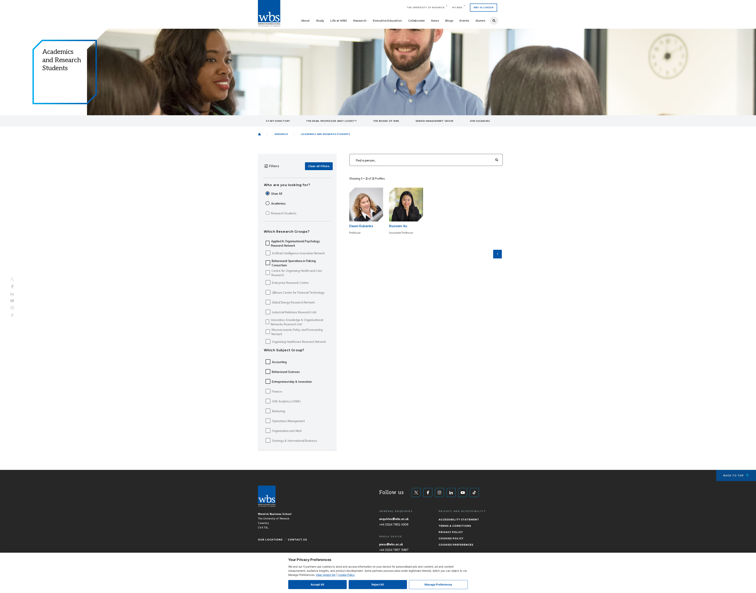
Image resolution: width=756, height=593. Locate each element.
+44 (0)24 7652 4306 (394, 524)
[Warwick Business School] (269, 13)
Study (320, 20)
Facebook (12, 286)
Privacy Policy (451, 532)
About (305, 20)
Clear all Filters (319, 166)
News (435, 20)
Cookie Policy (346, 574)
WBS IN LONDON (483, 7)
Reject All (378, 584)
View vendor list (325, 574)
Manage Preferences (438, 584)
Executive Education (387, 20)
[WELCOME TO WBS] (259, 134)
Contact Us (297, 539)
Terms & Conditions (455, 525)
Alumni (480, 20)
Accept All (317, 584)
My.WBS (457, 7)
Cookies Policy (451, 538)
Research (360, 20)
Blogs (449, 20)
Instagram (12, 307)
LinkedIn (12, 294)
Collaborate (416, 20)
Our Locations (270, 539)
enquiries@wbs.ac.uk (394, 519)
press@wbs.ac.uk (391, 544)
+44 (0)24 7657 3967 (394, 549)
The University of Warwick (426, 7)
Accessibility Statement (459, 519)
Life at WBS (338, 20)
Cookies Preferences (456, 544)
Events (464, 20)
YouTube (12, 301)
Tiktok (12, 315)
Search (494, 21)
